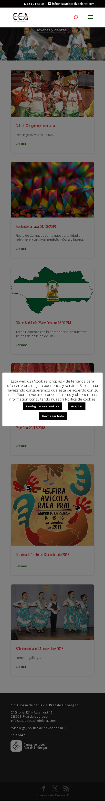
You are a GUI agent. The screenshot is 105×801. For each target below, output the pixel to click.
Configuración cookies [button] (42, 406)
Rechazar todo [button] (53, 416)
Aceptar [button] (77, 406)
